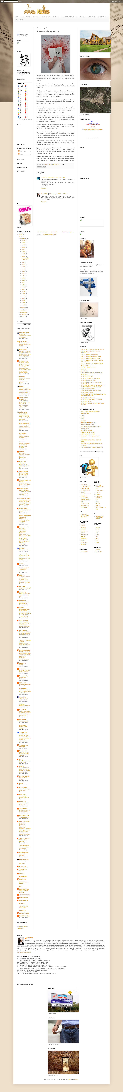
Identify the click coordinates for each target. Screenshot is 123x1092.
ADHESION (26, 17)
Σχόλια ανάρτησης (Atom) (49, 234)
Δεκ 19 (24, 269)
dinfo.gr (21, 386)
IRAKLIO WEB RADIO (93, 123)
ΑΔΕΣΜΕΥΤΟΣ (85, 488)
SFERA (83, 541)
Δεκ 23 (24, 256)
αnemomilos (22, 600)
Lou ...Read (22, 586)
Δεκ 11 (23, 284)
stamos (21, 563)
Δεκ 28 (24, 245)
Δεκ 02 (24, 305)
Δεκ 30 (24, 240)
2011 (20, 234)
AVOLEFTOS (22, 663)
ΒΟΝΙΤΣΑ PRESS (24, 913)
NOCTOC (21, 575)
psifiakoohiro (22, 688)
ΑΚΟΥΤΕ (93, 121)
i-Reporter (22, 863)
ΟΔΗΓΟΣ (98, 505)
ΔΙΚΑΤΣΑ (83, 421)
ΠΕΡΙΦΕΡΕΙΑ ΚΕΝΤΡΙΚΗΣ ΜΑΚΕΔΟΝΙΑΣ (92, 447)
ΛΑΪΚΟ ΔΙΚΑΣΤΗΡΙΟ (24, 895)
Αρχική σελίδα (54, 232)
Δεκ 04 (24, 300)
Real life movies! (23, 852)
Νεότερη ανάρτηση (42, 232)
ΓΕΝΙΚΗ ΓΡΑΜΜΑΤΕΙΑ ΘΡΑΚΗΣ (89, 354)
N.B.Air (21, 759)
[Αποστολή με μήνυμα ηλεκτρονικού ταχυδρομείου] (38, 167)
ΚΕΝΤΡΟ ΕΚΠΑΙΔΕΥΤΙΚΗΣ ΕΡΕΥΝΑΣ (91, 440)
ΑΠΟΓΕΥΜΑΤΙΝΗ (85, 490)
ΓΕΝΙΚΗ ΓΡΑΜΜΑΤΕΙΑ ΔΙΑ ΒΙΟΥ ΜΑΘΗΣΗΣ (92, 349)
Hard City (22, 903)
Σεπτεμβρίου (23, 312)
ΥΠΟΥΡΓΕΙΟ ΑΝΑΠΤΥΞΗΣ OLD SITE (91, 378)
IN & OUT (83, 17)
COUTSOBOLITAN (24, 815)
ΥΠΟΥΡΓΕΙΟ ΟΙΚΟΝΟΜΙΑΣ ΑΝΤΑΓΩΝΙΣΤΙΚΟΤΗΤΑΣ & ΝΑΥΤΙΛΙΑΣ (91, 389)
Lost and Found (23, 897)
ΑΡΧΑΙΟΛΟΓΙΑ (99, 490)
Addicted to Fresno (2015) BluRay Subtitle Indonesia (24, 645)
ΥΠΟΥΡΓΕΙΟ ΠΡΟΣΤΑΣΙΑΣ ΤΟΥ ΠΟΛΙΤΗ (91, 399)
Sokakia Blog (23, 732)
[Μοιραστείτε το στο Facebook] (44, 167)
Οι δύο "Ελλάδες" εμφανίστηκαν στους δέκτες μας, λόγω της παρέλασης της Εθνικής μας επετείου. (24, 416)
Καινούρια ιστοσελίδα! (24, 721)
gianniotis (22, 376)
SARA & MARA (23, 361)
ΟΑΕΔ (82, 442)
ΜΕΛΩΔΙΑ (83, 544)
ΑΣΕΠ (82, 415)
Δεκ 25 (24, 251)
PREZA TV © (22, 461)
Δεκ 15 (24, 275)
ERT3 (97, 535)
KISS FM (83, 529)
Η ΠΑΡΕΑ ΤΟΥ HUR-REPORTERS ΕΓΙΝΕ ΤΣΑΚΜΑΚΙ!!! (24, 754)
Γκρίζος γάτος (23, 412)
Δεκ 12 (24, 282)
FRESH (83, 525)
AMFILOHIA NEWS (24, 776)
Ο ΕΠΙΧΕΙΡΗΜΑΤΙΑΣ (24, 423)
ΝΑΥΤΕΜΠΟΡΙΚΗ (85, 500)
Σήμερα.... (21, 664)
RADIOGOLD (84, 535)
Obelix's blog (22, 719)
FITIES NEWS (23, 876)
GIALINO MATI (23, 508)
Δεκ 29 (24, 242)
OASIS (83, 533)
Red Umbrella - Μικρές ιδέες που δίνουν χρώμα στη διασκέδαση (25, 691)
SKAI (97, 541)
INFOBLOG (99, 551)
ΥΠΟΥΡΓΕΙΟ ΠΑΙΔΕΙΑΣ (87, 392)
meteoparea (22, 669)
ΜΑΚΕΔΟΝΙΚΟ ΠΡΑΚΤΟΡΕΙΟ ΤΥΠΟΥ (99, 518)
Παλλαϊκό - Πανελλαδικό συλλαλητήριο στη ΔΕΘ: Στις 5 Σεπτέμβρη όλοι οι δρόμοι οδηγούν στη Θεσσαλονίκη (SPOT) (25, 354)
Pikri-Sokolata (23, 630)
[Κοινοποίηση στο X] (42, 167)
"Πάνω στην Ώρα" (24, 845)
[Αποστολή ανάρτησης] (63, 164)
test (20, 571)
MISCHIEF (35, 17)
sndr (69, 1079)
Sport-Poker (22, 794)
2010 (20, 236)
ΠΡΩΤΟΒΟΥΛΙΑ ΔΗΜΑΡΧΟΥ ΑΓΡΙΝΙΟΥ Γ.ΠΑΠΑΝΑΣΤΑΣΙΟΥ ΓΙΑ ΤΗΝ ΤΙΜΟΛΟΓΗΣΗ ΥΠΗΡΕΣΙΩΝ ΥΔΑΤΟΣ (25, 613)
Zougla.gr (21, 442)
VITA (97, 488)
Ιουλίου (22, 316)
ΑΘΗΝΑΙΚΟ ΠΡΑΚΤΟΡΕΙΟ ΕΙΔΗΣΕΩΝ (85, 516)
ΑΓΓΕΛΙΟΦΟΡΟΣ (85, 486)
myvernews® (23, 554)
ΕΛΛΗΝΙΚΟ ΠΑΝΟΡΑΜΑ (99, 497)
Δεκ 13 (24, 280)
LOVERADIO (84, 531)
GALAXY (83, 527)
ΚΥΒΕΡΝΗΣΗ (84, 371)
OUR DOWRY (46, 17)
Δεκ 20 (24, 266)
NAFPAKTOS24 (23, 900)
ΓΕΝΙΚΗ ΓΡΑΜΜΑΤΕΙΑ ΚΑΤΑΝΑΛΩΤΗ (91, 356)
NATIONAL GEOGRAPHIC (99, 486)
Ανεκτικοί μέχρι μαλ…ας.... (25, 258)
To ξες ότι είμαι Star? (24, 838)
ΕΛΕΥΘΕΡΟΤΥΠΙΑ (86, 494)
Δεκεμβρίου (23, 238)
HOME (18, 17)
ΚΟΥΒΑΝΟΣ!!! (23, 787)
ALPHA (98, 527)
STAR (97, 542)
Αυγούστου (23, 314)
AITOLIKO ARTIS (23, 620)
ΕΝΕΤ (20, 886)
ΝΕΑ (82, 502)
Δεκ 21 (24, 264)
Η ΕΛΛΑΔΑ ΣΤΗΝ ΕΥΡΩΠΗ (88, 434)
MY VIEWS (92, 17)
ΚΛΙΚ (97, 500)
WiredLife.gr (22, 910)
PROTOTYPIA (23, 349)
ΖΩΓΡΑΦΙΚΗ (22, 683)
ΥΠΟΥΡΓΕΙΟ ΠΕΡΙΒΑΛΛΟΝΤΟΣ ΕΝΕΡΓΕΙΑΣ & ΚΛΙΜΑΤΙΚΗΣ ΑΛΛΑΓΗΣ (93, 394)
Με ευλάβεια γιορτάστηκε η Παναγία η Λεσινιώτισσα (25, 336)
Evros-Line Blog (23, 676)
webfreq (98, 549)
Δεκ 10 (24, 287)
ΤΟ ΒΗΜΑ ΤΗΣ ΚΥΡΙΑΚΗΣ (85, 506)
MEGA (97, 539)
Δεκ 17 (24, 271)
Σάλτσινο (21, 873)
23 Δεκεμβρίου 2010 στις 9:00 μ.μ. (56, 177)
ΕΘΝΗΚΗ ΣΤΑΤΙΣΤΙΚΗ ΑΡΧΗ (88, 423)
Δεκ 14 (24, 278)
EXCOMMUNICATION (70, 17)
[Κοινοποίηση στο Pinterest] (45, 167)
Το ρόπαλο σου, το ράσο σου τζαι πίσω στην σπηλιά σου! (25, 493)
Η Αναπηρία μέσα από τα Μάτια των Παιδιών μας (24, 595)
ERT (97, 533)
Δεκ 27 (24, 247)
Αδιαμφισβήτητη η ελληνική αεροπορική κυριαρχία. (24, 436)
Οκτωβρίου (23, 310)
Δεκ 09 (24, 289)
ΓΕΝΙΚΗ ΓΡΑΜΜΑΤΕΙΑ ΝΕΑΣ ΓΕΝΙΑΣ (91, 358)
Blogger (76, 1079)
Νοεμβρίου (23, 307)
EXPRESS (84, 484)
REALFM (83, 537)
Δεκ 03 (24, 302)
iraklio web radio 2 (24, 527)
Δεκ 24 (24, 254)
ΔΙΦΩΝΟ (98, 494)
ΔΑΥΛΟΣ (98, 492)
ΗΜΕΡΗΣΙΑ (84, 496)
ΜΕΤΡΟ (98, 503)
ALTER (97, 529)
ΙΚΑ (82, 438)
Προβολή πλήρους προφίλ (24, 952)
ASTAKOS (22, 548)
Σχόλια (21, 154)
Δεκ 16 (24, 273)
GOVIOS (21, 766)
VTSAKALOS (84, 551)
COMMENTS (102, 17)
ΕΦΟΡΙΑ (83, 369)
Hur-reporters (23, 751)
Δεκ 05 (24, 298)
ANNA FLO (44, 177)
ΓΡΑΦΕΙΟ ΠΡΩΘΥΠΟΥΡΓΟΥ (88, 367)
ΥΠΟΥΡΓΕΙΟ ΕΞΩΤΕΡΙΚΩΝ (88, 380)
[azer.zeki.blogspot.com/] (80, 234)
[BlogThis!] (40, 167)
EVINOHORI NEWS (24, 916)
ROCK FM (83, 539)
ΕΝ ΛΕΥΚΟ (84, 542)
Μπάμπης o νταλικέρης (24, 705)
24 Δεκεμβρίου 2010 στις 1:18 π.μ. (59, 194)
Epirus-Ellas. (22, 433)
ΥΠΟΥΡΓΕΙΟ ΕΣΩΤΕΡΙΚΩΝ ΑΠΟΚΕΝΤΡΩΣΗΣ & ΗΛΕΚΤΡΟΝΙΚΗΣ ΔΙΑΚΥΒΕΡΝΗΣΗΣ (93, 386)
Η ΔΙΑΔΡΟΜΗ (23, 341)
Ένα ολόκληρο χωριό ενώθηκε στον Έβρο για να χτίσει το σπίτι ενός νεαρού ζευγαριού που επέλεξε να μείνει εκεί (24, 390)
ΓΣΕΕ (82, 417)
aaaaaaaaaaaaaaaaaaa (24, 684)
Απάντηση (43, 188)
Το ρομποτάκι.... (23, 808)
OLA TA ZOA (22, 879)
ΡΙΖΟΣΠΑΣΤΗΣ (85, 503)
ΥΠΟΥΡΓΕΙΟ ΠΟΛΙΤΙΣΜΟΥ (88, 397)
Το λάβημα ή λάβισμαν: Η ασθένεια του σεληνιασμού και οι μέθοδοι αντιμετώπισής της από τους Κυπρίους (24, 579)
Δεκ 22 (24, 262)
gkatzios (21, 451)
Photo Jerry (22, 592)
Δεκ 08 (24, 291)
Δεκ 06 (24, 296)
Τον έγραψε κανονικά (24, 817)
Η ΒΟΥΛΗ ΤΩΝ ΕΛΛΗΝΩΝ (88, 432)
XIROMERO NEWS (24, 333)
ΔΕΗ (82, 419)
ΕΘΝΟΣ (83, 492)
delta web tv (22, 697)
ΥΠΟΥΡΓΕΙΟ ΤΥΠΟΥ (86, 401)
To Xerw (21, 728)
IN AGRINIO (22, 709)
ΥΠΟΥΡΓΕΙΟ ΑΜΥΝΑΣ (87, 376)
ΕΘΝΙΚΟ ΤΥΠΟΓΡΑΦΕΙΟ (87, 425)
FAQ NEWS (19, 20)
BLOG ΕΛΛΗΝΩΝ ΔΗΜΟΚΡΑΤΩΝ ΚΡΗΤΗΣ (24, 890)
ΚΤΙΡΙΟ (97, 502)
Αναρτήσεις (23, 151)
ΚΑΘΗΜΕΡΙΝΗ (85, 498)
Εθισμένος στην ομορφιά (25, 588)
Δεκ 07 (24, 293)
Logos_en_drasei (24, 859)
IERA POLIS (22, 801)
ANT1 (97, 531)
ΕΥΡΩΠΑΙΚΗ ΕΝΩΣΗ (86, 430)
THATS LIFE (57, 17)
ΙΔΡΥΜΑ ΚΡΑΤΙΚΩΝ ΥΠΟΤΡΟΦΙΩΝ (90, 436)
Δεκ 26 (24, 249)
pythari (21, 783)
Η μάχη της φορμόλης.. (24, 549)
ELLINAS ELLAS (23, 866)
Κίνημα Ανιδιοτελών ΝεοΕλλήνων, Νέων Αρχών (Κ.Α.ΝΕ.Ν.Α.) (25, 652)
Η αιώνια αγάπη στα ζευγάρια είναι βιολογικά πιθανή (24, 344)
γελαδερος (22, 704)
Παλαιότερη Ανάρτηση (68, 232)
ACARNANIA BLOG (24, 498)
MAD (97, 537)
